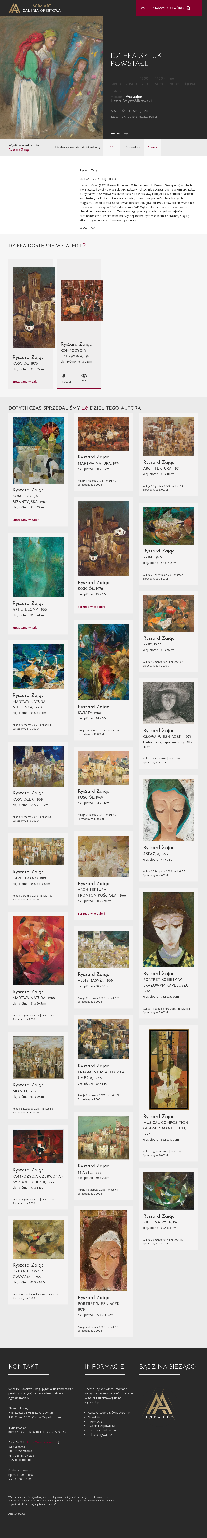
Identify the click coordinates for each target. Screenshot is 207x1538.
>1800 (116, 84)
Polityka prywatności (101, 1435)
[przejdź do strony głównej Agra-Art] (14, 8)
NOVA (190, 84)
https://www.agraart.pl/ (42, 1442)
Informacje (95, 1421)
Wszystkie (134, 97)
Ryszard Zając (28, 357)
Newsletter (95, 1417)
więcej (115, 133)
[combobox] (166, 8)
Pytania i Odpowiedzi (101, 1426)
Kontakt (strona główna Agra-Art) (109, 1412)
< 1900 (131, 84)
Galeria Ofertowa (42, 11)
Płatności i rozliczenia (102, 1430)
